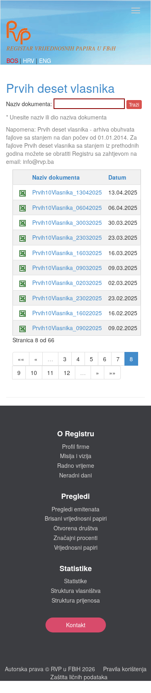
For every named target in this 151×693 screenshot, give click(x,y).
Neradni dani (75, 475)
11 (50, 372)
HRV (29, 61)
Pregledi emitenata (75, 509)
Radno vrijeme (75, 465)
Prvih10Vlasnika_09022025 (67, 328)
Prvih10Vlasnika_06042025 (67, 207)
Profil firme (75, 446)
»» (112, 372)
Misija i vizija (75, 456)
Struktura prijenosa (76, 600)
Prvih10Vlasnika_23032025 (67, 237)
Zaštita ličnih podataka (79, 677)
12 (67, 372)
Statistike (75, 581)
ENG (45, 61)
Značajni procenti (75, 538)
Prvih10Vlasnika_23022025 (67, 298)
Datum (117, 177)
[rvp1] (18, 31)
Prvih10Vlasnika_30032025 (67, 222)
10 (34, 372)
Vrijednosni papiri (75, 547)
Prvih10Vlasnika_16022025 (67, 313)
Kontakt (75, 625)
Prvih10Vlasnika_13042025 (67, 192)
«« (21, 359)
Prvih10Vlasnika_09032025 (67, 268)
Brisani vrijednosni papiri (76, 518)
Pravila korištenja (125, 669)
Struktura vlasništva (76, 590)
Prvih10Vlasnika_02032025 (67, 282)
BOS (13, 61)
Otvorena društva (76, 528)
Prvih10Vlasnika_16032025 (67, 253)
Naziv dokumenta (56, 177)
